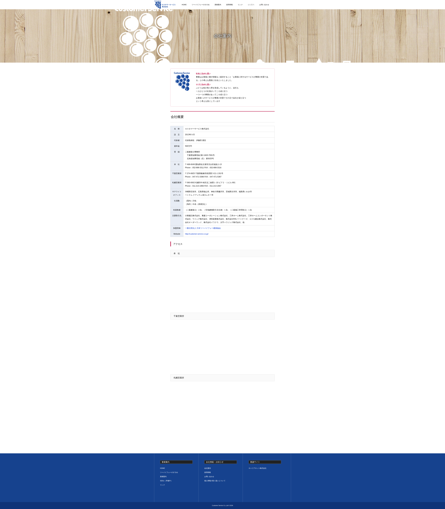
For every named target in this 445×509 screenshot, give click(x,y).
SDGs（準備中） (166, 481)
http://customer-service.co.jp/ (196, 234)
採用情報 (229, 5)
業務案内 (218, 5)
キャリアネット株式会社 (257, 468)
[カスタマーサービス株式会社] (164, 4)
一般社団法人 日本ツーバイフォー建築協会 (203, 228)
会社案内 (251, 5)
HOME (184, 5)
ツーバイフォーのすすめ (201, 5)
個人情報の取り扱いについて (214, 481)
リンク (240, 5)
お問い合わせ (264, 5)
